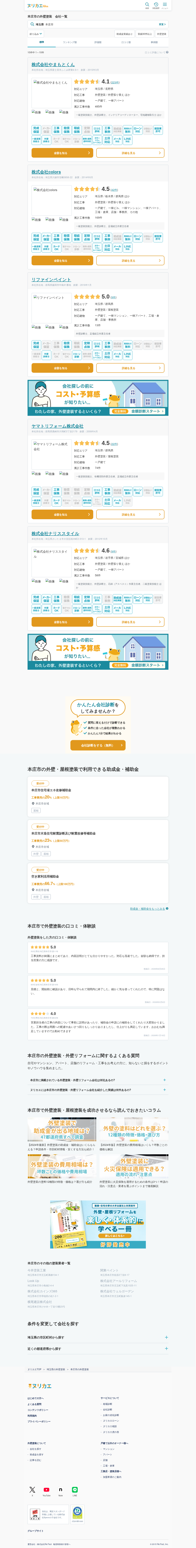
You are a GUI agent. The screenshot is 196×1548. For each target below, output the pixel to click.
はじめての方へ (34, 1398)
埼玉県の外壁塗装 (54, 1369)
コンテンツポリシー (36, 1410)
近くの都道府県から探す (43, 1348)
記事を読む (34, 1459)
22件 (114, 444)
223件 (115, 82)
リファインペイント (51, 279)
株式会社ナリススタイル (55, 533)
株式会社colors (46, 172)
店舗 (104, 1459)
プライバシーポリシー (37, 1421)
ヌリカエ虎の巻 (110, 1431)
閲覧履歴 (156, 8)
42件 (114, 190)
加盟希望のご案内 (111, 1476)
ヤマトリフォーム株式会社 (57, 426)
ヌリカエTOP (33, 1369)
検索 (147, 8)
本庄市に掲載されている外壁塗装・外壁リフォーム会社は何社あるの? (71, 1080)
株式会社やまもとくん (53, 64)
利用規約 (30, 1415)
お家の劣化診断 (110, 1415)
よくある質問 (33, 1404)
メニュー (164, 8)
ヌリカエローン (110, 1420)
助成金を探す (35, 1454)
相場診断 (106, 1403)
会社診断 (106, 1409)
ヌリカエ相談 (108, 1426)
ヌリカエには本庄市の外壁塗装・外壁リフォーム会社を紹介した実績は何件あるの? (79, 1090)
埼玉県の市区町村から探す (44, 1337)
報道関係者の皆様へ (60, 1544)
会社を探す (34, 1448)
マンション (107, 1448)
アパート (106, 1454)
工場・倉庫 (107, 1465)
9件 (113, 297)
